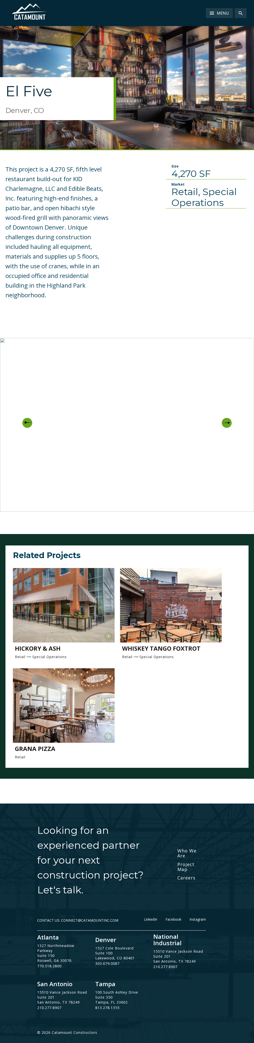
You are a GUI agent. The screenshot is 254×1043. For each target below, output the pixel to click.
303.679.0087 (107, 963)
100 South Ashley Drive (116, 992)
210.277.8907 (165, 966)
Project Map (185, 866)
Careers (186, 878)
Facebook (173, 919)
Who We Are (186, 853)
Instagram (198, 919)
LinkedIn (150, 919)
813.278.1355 (107, 1007)
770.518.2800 (49, 966)
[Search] (241, 13)
